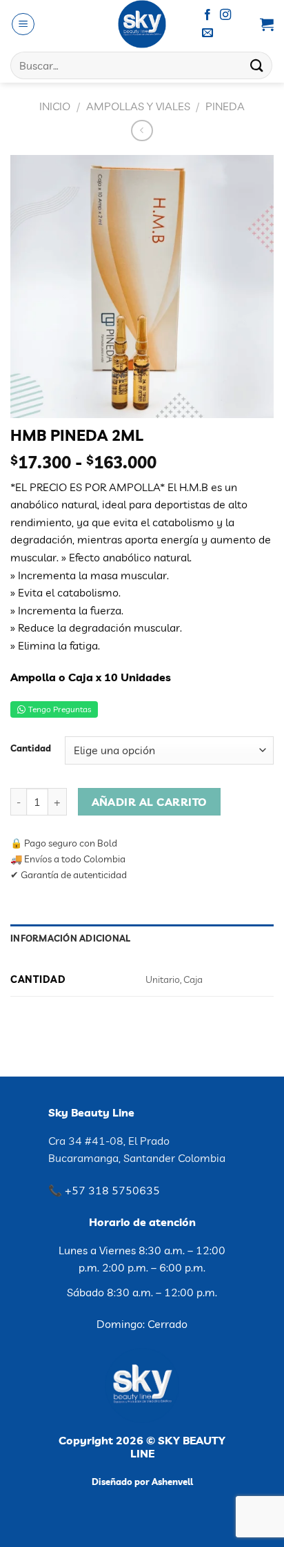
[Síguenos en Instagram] (225, 15)
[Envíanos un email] (207, 33)
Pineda (225, 106)
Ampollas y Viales (138, 106)
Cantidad (30, 749)
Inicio (54, 106)
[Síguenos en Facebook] (207, 15)
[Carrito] (267, 24)
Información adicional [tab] (70, 938)
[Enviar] (257, 65)
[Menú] (23, 24)
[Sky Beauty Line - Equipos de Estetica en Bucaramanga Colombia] (142, 24)
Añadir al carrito (149, 802)
